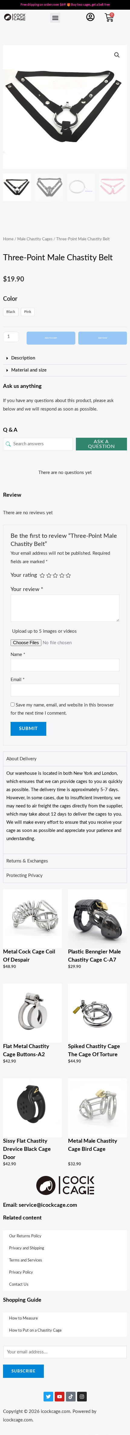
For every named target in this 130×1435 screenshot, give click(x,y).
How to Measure (23, 1318)
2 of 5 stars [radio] (49, 575)
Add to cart (51, 338)
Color (10, 299)
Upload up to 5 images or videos (44, 631)
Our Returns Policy (25, 1236)
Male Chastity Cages (35, 239)
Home (8, 239)
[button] (55, 18)
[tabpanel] (65, 810)
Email (17, 679)
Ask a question (101, 444)
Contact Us (18, 1285)
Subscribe (23, 1371)
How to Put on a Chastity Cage (35, 1331)
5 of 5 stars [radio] (68, 575)
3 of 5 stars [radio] (55, 575)
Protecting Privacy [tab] (24, 875)
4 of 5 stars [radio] (62, 575)
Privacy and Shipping (26, 1248)
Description (23, 358)
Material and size (29, 370)
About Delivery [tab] (21, 759)
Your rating (24, 575)
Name (18, 654)
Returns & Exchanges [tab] (27, 861)
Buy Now (102, 338)
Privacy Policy (21, 1272)
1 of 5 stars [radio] (42, 575)
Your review (27, 589)
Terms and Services (25, 1260)
